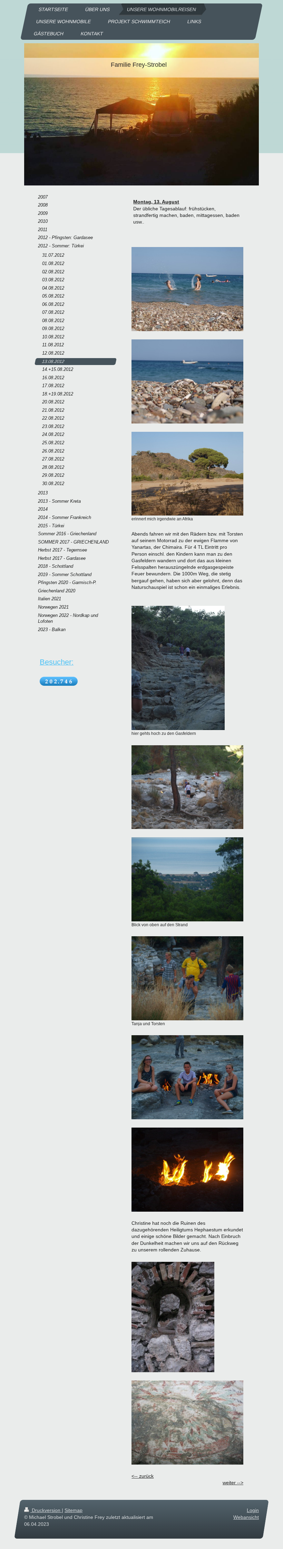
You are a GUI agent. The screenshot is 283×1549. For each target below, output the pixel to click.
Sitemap (73, 1510)
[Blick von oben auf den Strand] (187, 879)
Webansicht (246, 1517)
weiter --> (233, 1482)
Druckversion (46, 1510)
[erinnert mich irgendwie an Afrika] (187, 474)
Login (253, 1510)
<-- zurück (142, 1476)
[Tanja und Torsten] (187, 978)
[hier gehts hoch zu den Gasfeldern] (178, 668)
